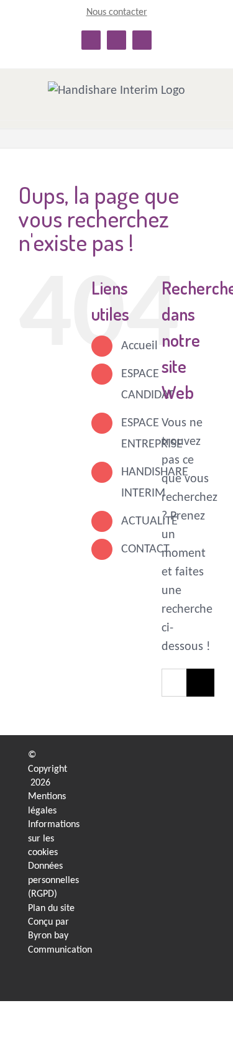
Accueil (139, 346)
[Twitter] (182, 807)
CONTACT (145, 549)
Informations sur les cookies (54, 839)
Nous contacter (116, 12)
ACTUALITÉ (149, 521)
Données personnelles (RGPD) (53, 880)
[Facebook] (182, 782)
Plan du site (51, 908)
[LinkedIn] (182, 758)
